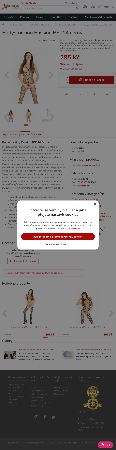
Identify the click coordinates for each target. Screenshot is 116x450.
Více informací (73, 228)
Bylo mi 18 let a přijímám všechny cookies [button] (58, 236)
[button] (58, 244)
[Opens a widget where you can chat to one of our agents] (105, 445)
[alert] (58, 225)
